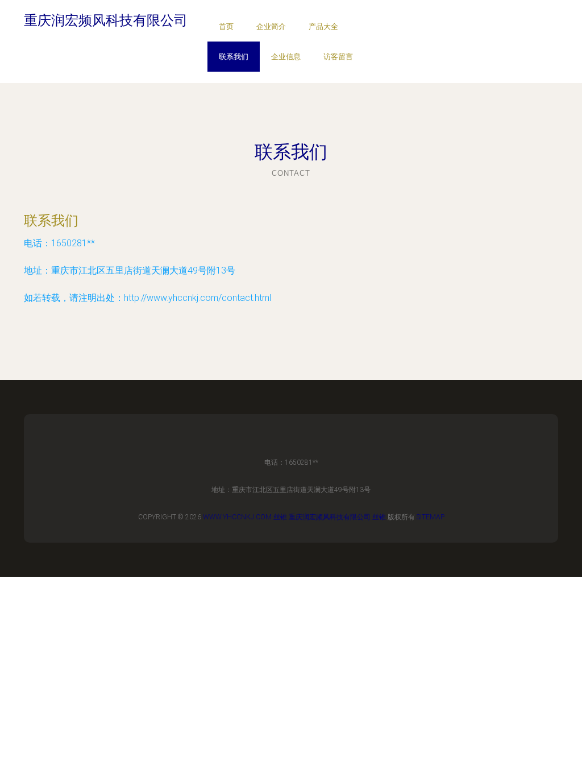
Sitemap (430, 517)
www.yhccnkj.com (237, 517)
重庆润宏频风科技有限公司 (330, 517)
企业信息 (286, 56)
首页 (226, 26)
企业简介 (271, 26)
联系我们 (233, 56)
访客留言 (338, 56)
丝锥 (280, 517)
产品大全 (323, 26)
